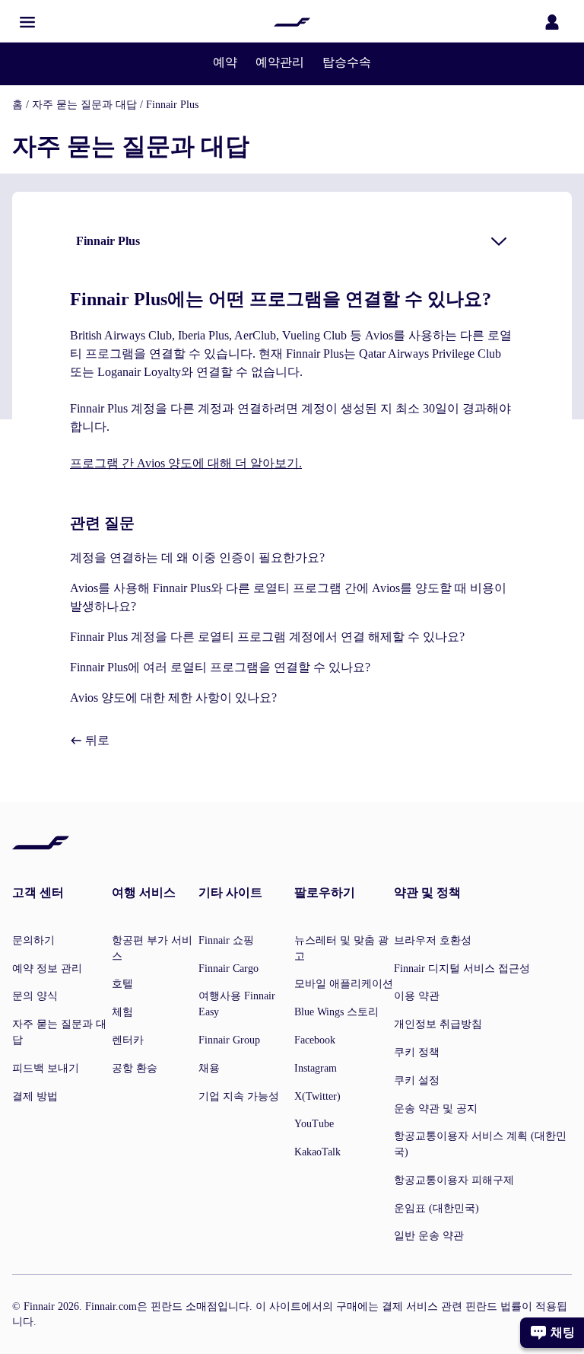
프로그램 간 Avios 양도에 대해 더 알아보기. (186, 463)
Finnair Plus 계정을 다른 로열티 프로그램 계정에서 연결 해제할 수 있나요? (267, 636)
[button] (27, 22)
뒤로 (96, 740)
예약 (225, 62)
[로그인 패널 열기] (552, 22)
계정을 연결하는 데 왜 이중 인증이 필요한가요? (197, 557)
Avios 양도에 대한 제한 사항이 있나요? (173, 697)
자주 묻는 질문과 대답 (84, 104)
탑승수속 (346, 62)
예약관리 (280, 62)
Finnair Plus (172, 104)
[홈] (292, 22)
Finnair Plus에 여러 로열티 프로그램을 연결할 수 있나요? (220, 667)
